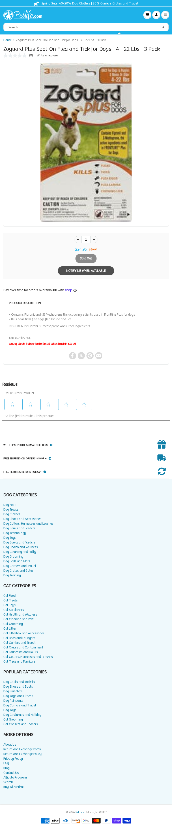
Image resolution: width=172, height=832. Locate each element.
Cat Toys (9, 605)
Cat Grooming (13, 624)
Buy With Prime (13, 787)
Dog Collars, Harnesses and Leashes (28, 524)
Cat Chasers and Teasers (20, 724)
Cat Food (9, 596)
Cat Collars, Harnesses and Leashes (28, 657)
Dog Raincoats (13, 701)
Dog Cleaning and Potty (19, 552)
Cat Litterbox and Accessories (24, 633)
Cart (147, 14)
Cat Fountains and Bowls (20, 652)
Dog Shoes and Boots (18, 687)
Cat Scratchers (13, 610)
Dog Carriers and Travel (19, 566)
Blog (6, 768)
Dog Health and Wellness (20, 547)
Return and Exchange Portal (22, 749)
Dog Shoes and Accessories (22, 519)
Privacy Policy (13, 759)
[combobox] (86, 27)
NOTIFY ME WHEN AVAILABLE (86, 271)
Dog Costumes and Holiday (22, 715)
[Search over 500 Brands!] (163, 27)
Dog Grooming (13, 556)
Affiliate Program (15, 777)
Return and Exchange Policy (22, 754)
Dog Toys (9, 538)
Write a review (47, 55)
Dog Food (9, 505)
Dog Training (12, 575)
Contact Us (11, 773)
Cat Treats (10, 600)
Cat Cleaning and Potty (19, 619)
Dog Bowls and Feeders (19, 528)
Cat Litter (9, 629)
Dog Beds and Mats (16, 561)
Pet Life (79, 812)
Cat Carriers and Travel (19, 643)
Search (8, 782)
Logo (24, 14)
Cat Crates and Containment (23, 647)
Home (7, 40)
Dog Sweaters (13, 691)
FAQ (6, 763)
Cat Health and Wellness (20, 614)
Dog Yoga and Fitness (18, 696)
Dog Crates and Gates (18, 571)
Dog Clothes (11, 514)
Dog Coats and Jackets (19, 682)
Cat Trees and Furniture (19, 661)
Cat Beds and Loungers (19, 638)
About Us (9, 744)
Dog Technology (14, 533)
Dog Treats (10, 509)
